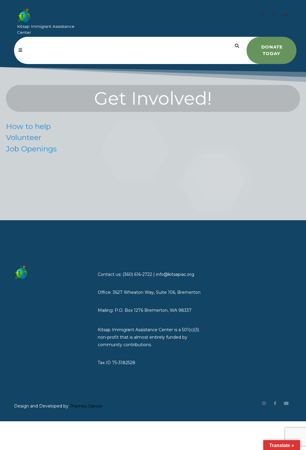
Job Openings (31, 148)
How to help (28, 126)
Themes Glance (85, 406)
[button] (20, 50)
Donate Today (272, 50)
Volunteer (23, 137)
